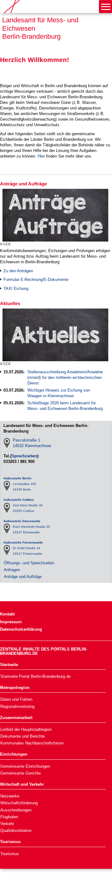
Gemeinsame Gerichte (20, 773)
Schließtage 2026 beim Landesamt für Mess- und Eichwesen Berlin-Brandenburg (65, 406)
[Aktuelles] (1, 334)
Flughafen (9, 817)
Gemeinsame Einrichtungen (25, 766)
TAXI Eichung (15, 288)
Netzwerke (9, 796)
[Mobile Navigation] (105, 6)
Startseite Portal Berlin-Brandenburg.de (35, 676)
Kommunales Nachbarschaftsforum (32, 743)
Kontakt (7, 614)
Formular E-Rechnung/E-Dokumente (36, 279)
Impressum (11, 622)
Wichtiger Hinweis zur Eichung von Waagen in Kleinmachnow (58, 393)
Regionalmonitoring (17, 706)
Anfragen (12, 569)
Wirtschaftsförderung (19, 803)
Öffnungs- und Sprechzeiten (29, 563)
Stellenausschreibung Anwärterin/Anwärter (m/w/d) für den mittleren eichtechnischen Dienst (65, 377)
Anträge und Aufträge (23, 576)
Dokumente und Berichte (22, 736)
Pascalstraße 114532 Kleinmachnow (32, 443)
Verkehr (7, 823)
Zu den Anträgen (18, 271)
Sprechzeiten (24, 456)
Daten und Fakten (16, 699)
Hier (41, 156)
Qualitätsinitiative (15, 830)
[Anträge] (1, 214)
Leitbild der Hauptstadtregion (26, 729)
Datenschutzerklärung (21, 629)
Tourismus (9, 853)
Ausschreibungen (15, 810)
